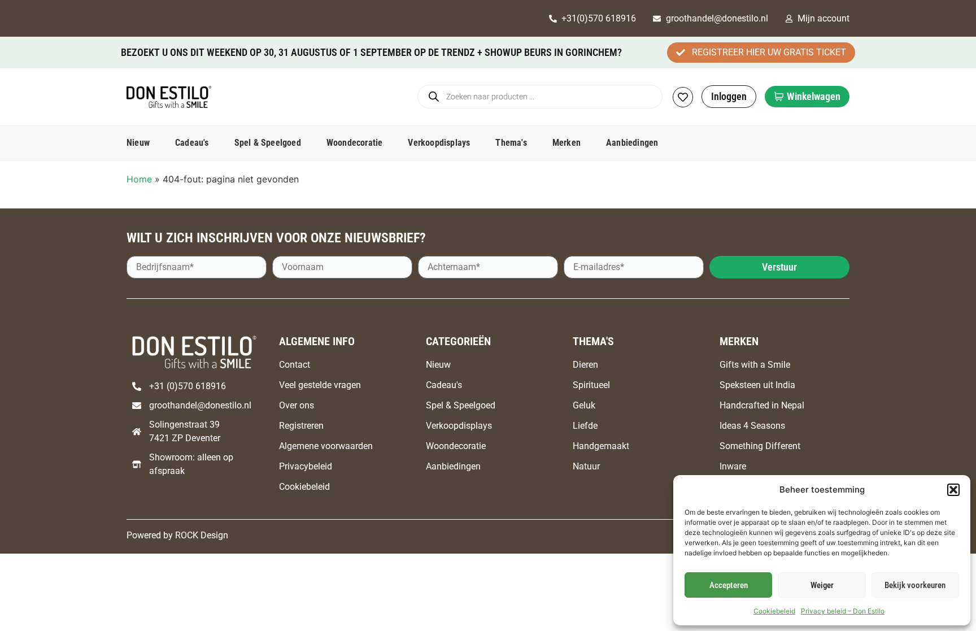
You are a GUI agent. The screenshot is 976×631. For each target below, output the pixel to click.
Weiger (822, 585)
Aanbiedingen (632, 142)
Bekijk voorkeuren (914, 585)
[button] (953, 489)
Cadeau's (192, 142)
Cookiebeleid (774, 611)
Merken (566, 142)
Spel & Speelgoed (267, 142)
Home (139, 179)
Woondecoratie (354, 142)
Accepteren (728, 585)
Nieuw (138, 142)
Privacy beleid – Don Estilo (842, 611)
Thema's (510, 142)
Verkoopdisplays (439, 142)
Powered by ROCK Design (177, 535)
